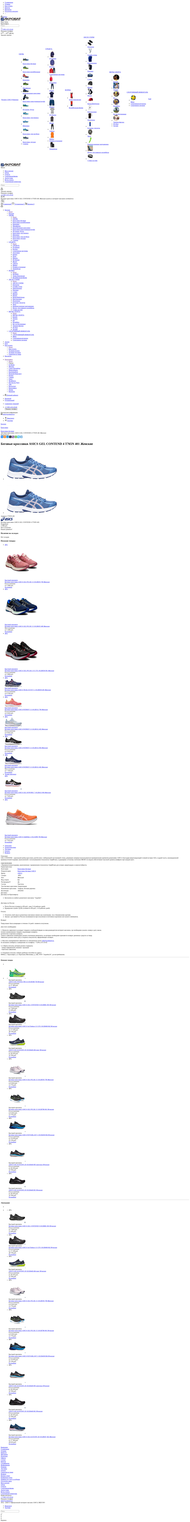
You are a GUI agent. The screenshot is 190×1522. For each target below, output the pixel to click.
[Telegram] (21, 437)
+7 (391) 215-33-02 (7, 29)
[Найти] (1, 187)
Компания (4, 1447)
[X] (10, 437)
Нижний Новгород (15, 374)
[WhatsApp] (16, 437)
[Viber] (13, 437)
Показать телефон (11, 409)
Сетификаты (5, 1463)
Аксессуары (9, 178)
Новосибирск (13, 370)
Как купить (12, 349)
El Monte (12, 365)
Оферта (3, 1458)
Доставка (4, 1469)
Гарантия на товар (7, 1472)
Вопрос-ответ (5, 1476)
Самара (11, 377)
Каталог (11, 213)
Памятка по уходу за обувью (10, 1479)
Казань (11, 375)
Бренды (3, 1461)
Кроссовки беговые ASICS (27, 871)
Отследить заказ (6, 1481)
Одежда (7, 174)
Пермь (11, 390)
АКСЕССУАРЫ (18, 283)
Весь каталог (9, 171)
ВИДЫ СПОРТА (18, 315)
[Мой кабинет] (2, 189)
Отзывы (3, 1451)
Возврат (3, 1474)
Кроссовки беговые (24, 869)
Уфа (10, 384)
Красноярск (13, 388)
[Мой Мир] (7, 437)
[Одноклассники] (5, 437)
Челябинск (12, 381)
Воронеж (12, 391)
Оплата (3, 1470)
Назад (11, 212)
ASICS (20, 873)
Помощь (3, 1467)
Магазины (4, 1454)
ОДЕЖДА (16, 245)
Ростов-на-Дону (14, 382)
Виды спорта (9, 180)
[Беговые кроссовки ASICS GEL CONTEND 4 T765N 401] (32, 479)
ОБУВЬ (15, 219)
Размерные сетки (6, 1477)
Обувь (7, 173)
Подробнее (8, 587)
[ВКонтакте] (2, 437)
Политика (4, 1456)
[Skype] (18, 437)
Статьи (3, 1460)
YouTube (10, 420)
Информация (5, 1465)
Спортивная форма (11, 176)
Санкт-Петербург (14, 368)
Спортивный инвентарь (13, 181)
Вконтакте (10, 418)
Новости (4, 1452)
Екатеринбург (13, 372)
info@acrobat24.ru (9, 414)
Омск (10, 379)
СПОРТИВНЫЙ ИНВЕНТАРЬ (23, 335)
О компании (5, 1449)
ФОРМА (16, 274)
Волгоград (12, 386)
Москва (11, 366)
